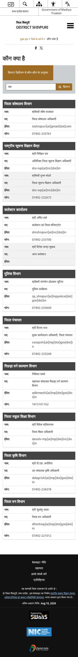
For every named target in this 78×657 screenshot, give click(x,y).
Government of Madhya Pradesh (56, 11)
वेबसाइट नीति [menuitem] (39, 562)
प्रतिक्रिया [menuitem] (39, 580)
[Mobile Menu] (70, 25)
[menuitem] (10, 4)
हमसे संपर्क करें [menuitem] (39, 574)
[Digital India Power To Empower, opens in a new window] (39, 649)
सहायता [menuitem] (39, 568)
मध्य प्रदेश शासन (20, 11)
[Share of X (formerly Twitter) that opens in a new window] (41, 48)
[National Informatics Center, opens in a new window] (39, 632)
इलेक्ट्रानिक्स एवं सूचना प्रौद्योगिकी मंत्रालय (24, 597)
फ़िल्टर (66, 87)
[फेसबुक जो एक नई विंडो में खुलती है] (35, 48)
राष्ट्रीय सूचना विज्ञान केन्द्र (62, 593)
